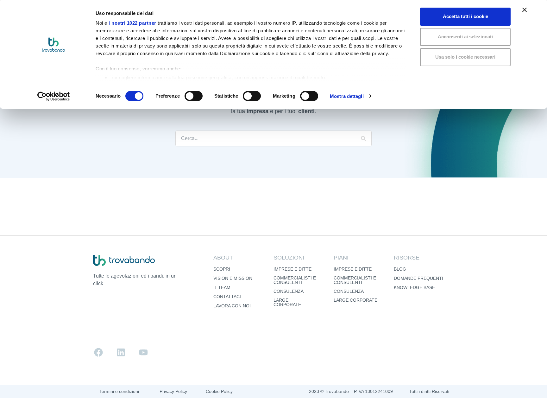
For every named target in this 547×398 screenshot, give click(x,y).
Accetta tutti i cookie (465, 16)
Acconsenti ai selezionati (465, 36)
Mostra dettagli (347, 96)
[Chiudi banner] (524, 10)
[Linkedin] (121, 352)
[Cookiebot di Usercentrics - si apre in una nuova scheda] (53, 96)
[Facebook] (98, 352)
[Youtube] (143, 352)
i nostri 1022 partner (132, 23)
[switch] (194, 96)
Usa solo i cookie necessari (465, 57)
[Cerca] (363, 138)
